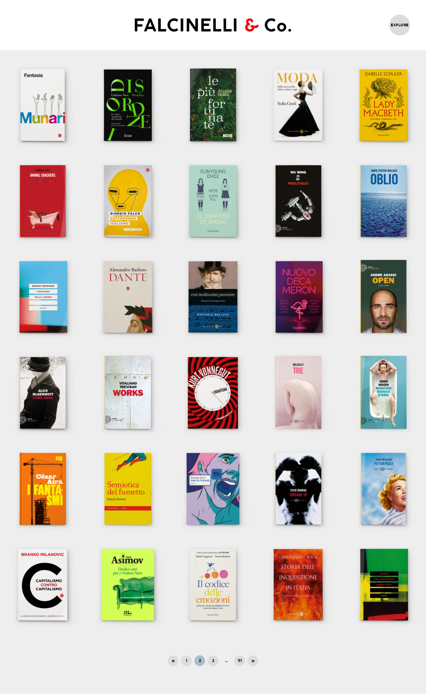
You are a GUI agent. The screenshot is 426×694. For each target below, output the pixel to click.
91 (240, 661)
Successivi (253, 660)
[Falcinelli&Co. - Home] (213, 25)
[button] (42, 105)
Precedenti (173, 660)
